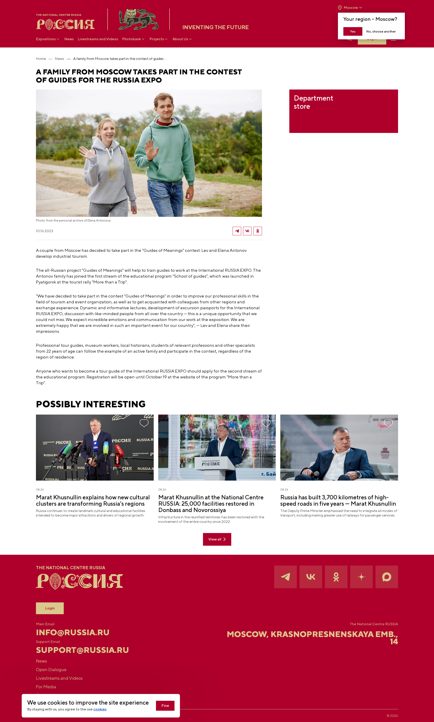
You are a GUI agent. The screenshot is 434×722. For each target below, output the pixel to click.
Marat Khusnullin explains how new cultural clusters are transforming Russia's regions (93, 500)
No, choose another (381, 31)
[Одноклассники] (257, 231)
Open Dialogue (51, 669)
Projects (156, 39)
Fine (165, 705)
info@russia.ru (73, 632)
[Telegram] (237, 231)
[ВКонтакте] (247, 231)
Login (50, 608)
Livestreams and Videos (98, 39)
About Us (180, 39)
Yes (353, 31)
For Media (46, 686)
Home (41, 59)
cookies (99, 709)
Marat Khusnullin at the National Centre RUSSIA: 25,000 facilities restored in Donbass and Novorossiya (211, 503)
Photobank (131, 39)
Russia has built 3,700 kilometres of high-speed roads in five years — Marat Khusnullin (338, 500)
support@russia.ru (82, 650)
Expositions (46, 39)
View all (214, 539)
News (69, 39)
